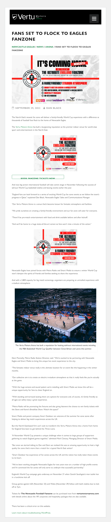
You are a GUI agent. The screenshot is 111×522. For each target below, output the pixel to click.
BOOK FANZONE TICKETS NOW (38, 178)
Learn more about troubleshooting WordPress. (31, 513)
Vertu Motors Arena (24, 127)
